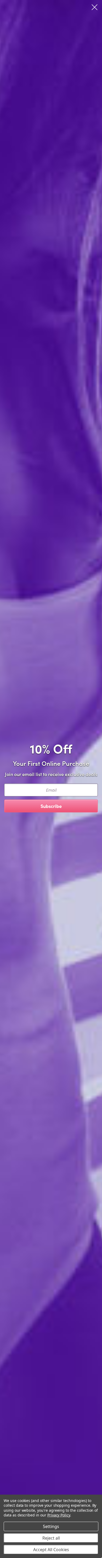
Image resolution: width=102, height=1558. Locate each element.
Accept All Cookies (51, 1549)
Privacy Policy (58, 1515)
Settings (51, 1526)
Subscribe (51, 806)
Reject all (51, 1538)
